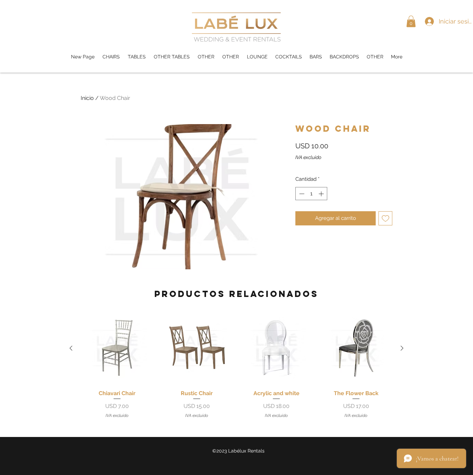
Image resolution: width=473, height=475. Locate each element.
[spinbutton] (311, 193)
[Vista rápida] (117, 348)
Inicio (87, 98)
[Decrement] (301, 193)
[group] (236, 365)
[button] (411, 21)
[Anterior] (71, 348)
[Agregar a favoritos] (385, 218)
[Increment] (322, 193)
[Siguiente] (402, 348)
